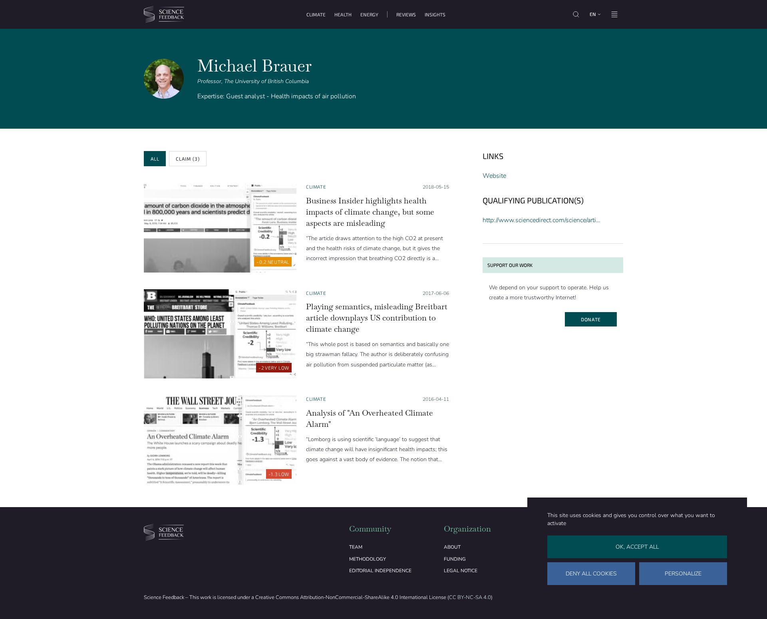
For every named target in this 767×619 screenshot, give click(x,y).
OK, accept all (637, 547)
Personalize (683, 573)
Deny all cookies (591, 573)
